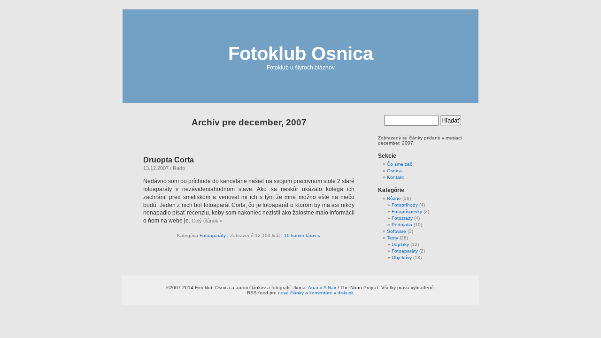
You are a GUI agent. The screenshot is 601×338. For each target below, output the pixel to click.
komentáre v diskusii (331, 292)
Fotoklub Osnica (300, 53)
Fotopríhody (405, 204)
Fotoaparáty (213, 235)
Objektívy (402, 257)
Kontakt (395, 177)
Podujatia (402, 224)
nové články (291, 292)
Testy (392, 237)
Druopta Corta (168, 160)
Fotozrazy (402, 218)
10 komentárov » (302, 235)
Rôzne (394, 198)
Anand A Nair (322, 287)
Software (396, 231)
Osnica (394, 170)
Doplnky (400, 244)
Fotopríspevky (407, 211)
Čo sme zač (399, 164)
